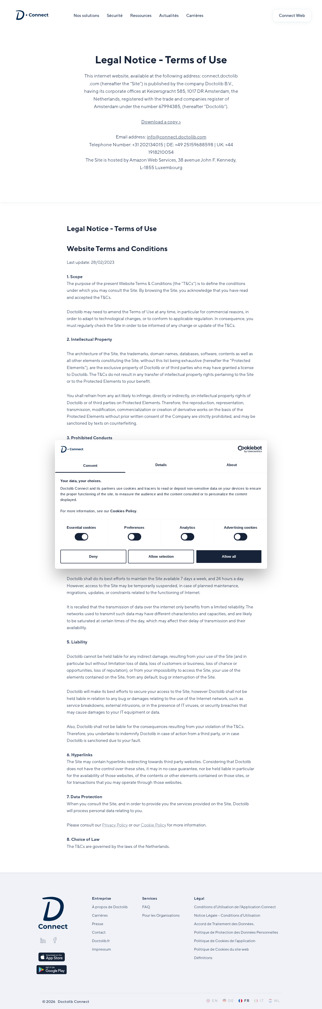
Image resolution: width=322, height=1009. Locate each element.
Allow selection (161, 556)
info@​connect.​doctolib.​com (176, 137)
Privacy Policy (115, 825)
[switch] (134, 537)
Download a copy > (161, 122)
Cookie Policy (153, 825)
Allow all (229, 556)
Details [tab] (161, 465)
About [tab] (232, 465)
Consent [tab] (90, 466)
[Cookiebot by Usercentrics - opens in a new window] (241, 449)
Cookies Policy (123, 511)
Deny (93, 556)
